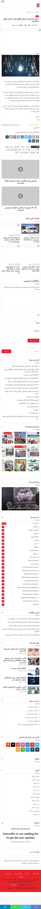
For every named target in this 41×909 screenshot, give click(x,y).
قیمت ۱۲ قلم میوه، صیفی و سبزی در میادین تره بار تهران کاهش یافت (30, 273)
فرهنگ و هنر (34, 542)
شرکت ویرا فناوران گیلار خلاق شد (17, 630)
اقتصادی (35, 538)
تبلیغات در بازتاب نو (32, 719)
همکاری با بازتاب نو (32, 726)
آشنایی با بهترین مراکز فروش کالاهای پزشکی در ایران (23, 386)
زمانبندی (28, 154)
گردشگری (35, 609)
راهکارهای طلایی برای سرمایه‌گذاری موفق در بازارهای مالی (21, 383)
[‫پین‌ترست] (32, 749)
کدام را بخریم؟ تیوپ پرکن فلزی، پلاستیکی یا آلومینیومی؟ (21, 389)
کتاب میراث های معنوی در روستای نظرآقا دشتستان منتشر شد (21, 635)
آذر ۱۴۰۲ (37, 819)
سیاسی (36, 549)
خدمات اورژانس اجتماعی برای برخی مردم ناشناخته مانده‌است (31, 244)
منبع (38, 124)
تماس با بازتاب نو (32, 712)
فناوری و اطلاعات (33, 535)
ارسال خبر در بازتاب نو (31, 722)
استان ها (31, 17)
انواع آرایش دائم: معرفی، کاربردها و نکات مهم (25, 371)
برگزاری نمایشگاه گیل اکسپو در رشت (17, 627)
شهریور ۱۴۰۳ (36, 802)
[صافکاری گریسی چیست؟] (33, 676)
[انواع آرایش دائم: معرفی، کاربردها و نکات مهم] (33, 657)
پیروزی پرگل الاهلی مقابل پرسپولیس (27, 405)
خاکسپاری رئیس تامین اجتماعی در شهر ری (23, 513)
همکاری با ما (18, 878)
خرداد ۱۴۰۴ (36, 781)
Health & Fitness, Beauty (31, 579)
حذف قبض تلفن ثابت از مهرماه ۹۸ (18, 623)
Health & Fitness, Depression (30, 582)
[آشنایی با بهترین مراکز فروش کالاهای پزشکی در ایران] (33, 695)
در (33, 154)
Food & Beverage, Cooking (30, 599)
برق (11, 152)
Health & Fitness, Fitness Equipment (27, 592)
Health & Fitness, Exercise (30, 606)
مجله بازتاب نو (34, 555)
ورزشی (36, 545)
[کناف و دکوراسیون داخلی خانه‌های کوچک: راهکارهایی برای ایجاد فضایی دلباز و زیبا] (33, 666)
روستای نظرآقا (35, 634)
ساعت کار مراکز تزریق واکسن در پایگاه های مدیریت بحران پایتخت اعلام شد (11, 274)
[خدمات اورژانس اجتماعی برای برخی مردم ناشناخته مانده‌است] (30, 234)
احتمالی (28, 152)
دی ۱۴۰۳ (37, 788)
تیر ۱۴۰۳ (37, 809)
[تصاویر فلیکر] (23, 749)
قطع (38, 157)
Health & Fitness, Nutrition (30, 596)
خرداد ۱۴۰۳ (36, 813)
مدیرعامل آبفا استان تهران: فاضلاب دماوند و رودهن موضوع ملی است (11, 244)
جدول (37, 154)
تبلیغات (21, 882)
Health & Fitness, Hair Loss (30, 576)
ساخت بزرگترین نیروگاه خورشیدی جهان (16, 640)
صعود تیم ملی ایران (32, 411)
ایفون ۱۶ (35, 415)
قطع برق (32, 157)
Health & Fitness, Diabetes (30, 589)
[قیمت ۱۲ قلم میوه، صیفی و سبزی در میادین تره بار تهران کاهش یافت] (30, 259)
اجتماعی (35, 532)
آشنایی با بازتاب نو (32, 715)
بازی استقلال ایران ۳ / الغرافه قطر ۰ (28, 408)
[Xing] (32, 754)
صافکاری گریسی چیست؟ (31, 380)
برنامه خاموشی (13, 97)
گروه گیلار (14, 889)
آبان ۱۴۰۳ (37, 795)
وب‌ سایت (36, 335)
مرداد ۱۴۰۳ (36, 806)
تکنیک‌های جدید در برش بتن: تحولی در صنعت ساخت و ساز (21, 393)
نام (38, 320)
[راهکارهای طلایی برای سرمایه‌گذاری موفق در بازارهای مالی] (33, 686)
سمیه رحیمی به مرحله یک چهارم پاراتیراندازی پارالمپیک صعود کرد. (20, 422)
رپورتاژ (36, 552)
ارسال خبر (8, 878)
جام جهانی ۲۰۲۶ (33, 418)
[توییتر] (37, 749)
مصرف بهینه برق (24, 157)
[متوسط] (23, 754)
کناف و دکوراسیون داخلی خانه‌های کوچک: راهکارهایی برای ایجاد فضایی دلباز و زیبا (21, 375)
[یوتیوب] (18, 749)
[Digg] (13, 749)
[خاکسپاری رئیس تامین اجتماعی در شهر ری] (20, 503)
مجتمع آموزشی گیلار (33, 623)
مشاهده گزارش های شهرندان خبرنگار (27, 729)
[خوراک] (18, 754)
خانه (36, 17)
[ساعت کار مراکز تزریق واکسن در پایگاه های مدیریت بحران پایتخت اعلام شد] (11, 259)
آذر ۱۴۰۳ (37, 792)
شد (23, 154)
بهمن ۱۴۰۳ (36, 785)
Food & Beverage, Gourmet (30, 572)
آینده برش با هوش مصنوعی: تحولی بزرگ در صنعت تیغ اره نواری (21, 397)
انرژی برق (16, 152)
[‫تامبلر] (37, 754)
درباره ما (27, 878)
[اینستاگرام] (27, 754)
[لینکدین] (27, 749)
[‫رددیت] (8, 749)
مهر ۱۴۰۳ (37, 799)
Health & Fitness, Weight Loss (29, 603)
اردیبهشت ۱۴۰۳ (35, 816)
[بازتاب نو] (32, 4)
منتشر (16, 157)
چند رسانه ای (34, 569)
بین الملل (35, 559)
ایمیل (37, 328)
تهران (27, 17)
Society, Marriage (33, 565)
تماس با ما (36, 878)
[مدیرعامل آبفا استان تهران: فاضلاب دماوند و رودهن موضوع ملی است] (11, 234)
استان (22, 152)
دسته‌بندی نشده (33, 562)
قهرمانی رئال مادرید (32, 401)
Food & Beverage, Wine (31, 586)
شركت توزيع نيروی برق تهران (13, 154)
